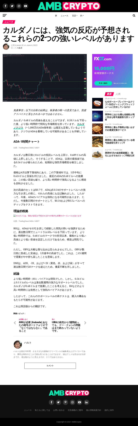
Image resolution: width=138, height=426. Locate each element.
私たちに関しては (42, 409)
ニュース (64, 15)
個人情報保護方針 (93, 409)
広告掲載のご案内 (75, 409)
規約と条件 (109, 409)
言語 (74, 15)
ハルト (20, 48)
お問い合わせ (59, 409)
